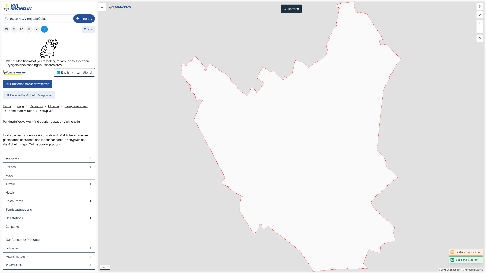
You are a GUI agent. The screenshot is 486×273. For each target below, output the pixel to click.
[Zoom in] (480, 23)
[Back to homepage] (18, 7)
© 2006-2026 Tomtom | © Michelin (456, 269)
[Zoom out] (480, 30)
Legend (479, 269)
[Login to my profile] (480, 6)
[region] (291, 136)
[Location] (480, 38)
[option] (6, 29)
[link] (466, 252)
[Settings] (480, 14)
